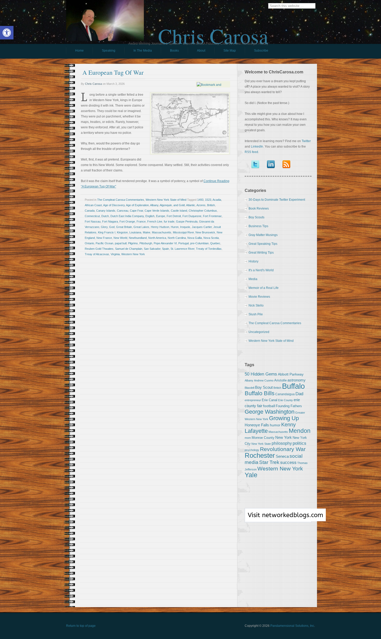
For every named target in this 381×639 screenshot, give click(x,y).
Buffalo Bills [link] (259, 393)
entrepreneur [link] (253, 400)
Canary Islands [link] (105, 210)
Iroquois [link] (185, 226)
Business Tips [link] (258, 226)
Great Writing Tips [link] (261, 252)
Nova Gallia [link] (194, 237)
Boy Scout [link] (264, 387)
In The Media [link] (142, 50)
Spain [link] (165, 248)
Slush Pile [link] (256, 314)
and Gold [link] (179, 205)
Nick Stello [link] (256, 305)
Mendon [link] (300, 430)
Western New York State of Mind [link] (166, 199)
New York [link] (283, 437)
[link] (6, 32)
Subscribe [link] (261, 50)
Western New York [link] (133, 254)
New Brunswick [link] (205, 232)
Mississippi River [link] (183, 232)
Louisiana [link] (135, 232)
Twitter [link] (306, 141)
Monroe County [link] (263, 438)
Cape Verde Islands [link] (157, 210)
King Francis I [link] (106, 232)
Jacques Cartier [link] (202, 226)
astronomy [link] (296, 380)
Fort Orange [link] (127, 221)
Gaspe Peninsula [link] (186, 221)
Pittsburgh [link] (145, 243)
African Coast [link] (93, 205)
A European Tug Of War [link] (113, 72)
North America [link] (157, 237)
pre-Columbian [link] (199, 243)
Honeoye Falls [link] (257, 425)
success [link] (288, 462)
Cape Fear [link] (136, 210)
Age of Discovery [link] (114, 205)
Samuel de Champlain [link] (128, 248)
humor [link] (275, 425)
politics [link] (299, 443)
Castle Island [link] (179, 210)
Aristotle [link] (280, 380)
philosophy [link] (282, 443)
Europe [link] (160, 216)
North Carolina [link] (177, 237)
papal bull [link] (120, 243)
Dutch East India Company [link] (127, 216)
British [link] (211, 205)
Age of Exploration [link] (137, 205)
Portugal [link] (183, 243)
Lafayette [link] (256, 431)
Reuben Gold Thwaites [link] (99, 248)
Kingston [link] (122, 232)
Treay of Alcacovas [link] (97, 254)
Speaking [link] (108, 50)
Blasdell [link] (249, 387)
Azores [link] (201, 205)
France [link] (141, 221)
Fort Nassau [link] (93, 221)
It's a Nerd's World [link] (261, 270)
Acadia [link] (217, 199)
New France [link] (104, 237)
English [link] (149, 216)
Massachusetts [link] (161, 232)
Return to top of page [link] (81, 626)
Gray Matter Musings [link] (263, 235)
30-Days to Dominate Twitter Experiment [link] (277, 200)
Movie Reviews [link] (259, 296)
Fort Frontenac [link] (212, 216)
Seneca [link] (282, 456)
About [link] (201, 50)
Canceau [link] (122, 210)
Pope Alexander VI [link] (165, 243)
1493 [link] (200, 199)
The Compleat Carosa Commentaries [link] (120, 199)
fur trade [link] (169, 221)
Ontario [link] (89, 243)
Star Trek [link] (269, 462)
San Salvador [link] (152, 248)
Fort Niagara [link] (110, 221)
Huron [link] (175, 226)
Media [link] (253, 279)
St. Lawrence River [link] (182, 248)
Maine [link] (146, 232)
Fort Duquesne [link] (191, 216)
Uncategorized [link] (259, 332)
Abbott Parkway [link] (291, 374)
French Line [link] (154, 221)
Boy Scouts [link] (256, 217)
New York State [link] (261, 443)
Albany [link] (154, 205)
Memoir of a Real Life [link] (264, 288)
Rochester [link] (260, 455)
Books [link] (170, 52)
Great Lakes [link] (141, 226)
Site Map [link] (229, 50)
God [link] (112, 226)
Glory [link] (104, 226)
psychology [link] (252, 450)
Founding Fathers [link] (289, 406)
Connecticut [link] (92, 216)
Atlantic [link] (190, 205)
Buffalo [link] (293, 386)
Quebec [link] (215, 243)
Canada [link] (90, 210)
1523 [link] (208, 199)
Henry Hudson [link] (160, 226)
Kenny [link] (288, 424)
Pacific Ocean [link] (104, 243)
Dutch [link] (105, 216)
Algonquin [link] (166, 205)
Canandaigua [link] (285, 394)
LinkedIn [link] (257, 146)
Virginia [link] (115, 254)
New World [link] (120, 237)
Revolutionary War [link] (283, 449)
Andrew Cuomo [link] (263, 380)
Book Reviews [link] (259, 208)
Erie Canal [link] (269, 400)
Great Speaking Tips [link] (263, 244)
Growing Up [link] (284, 418)
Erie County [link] (285, 400)
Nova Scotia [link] (211, 237)
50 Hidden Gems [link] (261, 374)
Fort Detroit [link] (174, 216)
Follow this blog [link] (278, 518)
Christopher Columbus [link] (203, 210)
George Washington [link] (269, 411)
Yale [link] (251, 474)
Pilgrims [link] (133, 243)
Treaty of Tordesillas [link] (209, 248)
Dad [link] (299, 393)
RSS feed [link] (251, 152)
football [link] (269, 406)
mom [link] (248, 437)
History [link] (253, 261)
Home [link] (79, 50)
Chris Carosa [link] (213, 31)
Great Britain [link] (124, 226)
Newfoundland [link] (138, 237)
